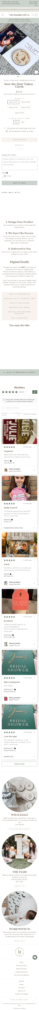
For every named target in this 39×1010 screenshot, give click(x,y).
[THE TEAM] (19, 851)
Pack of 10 (13, 102)
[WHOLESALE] (19, 794)
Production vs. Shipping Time (19, 298)
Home (6, 80)
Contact (21, 988)
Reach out (19, 941)
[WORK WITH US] (19, 908)
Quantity (19, 98)
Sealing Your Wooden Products (19, 312)
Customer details (21, 994)
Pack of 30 (13, 107)
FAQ (21, 962)
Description (19, 139)
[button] (26, 392)
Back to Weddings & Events (21, 372)
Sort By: (20, 414)
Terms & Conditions (21, 975)
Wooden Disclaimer (19, 307)
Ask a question (20, 318)
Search (21, 981)
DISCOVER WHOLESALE (19, 829)
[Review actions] (34, 446)
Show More (13, 516)
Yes (22, 122)
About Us (21, 991)
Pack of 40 (25, 107)
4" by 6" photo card (19, 118)
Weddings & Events (27, 80)
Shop (21, 984)
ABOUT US (19, 886)
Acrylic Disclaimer (20, 303)
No (16, 122)
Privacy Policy (21, 966)
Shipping (16, 94)
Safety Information (19, 294)
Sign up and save (19, 999)
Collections (14, 80)
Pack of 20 (25, 102)
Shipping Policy (22, 972)
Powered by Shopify (19, 1008)
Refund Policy (21, 969)
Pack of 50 (19, 113)
